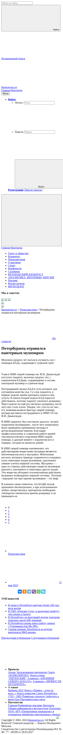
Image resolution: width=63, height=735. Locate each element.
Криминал (14, 256)
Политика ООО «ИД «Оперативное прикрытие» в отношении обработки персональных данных (34, 711)
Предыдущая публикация (16, 637)
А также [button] (13, 687)
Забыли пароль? (33, 190)
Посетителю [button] (15, 702)
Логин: (19, 102)
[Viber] (34, 592)
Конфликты (15, 268)
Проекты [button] (13, 669)
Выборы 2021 (16, 690)
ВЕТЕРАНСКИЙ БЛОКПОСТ (25, 274)
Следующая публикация (45, 637)
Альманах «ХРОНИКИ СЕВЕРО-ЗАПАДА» (31, 680)
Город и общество (18, 253)
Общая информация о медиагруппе (28, 708)
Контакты (16, 90)
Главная (5, 90)
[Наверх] (26, 663)
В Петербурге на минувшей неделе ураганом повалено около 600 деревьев (34, 619)
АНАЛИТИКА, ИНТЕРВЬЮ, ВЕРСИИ (31, 277)
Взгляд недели (16, 283)
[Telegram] (29, 592)
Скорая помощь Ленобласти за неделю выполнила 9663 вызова (30, 631)
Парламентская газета (32, 699)
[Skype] (43, 592)
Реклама (12, 280)
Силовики (14, 271)
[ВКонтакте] (20, 592)
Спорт (11, 265)
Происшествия (16, 259)
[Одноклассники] (25, 592)
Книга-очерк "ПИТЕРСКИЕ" (26, 677)
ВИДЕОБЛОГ (16, 286)
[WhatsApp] (39, 592)
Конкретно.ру (36, 720)
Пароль (19, 131)
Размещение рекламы (30, 705)
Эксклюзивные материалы (31, 672)
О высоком (14, 262)
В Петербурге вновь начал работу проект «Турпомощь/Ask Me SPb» (31, 625)
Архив (12, 672)
